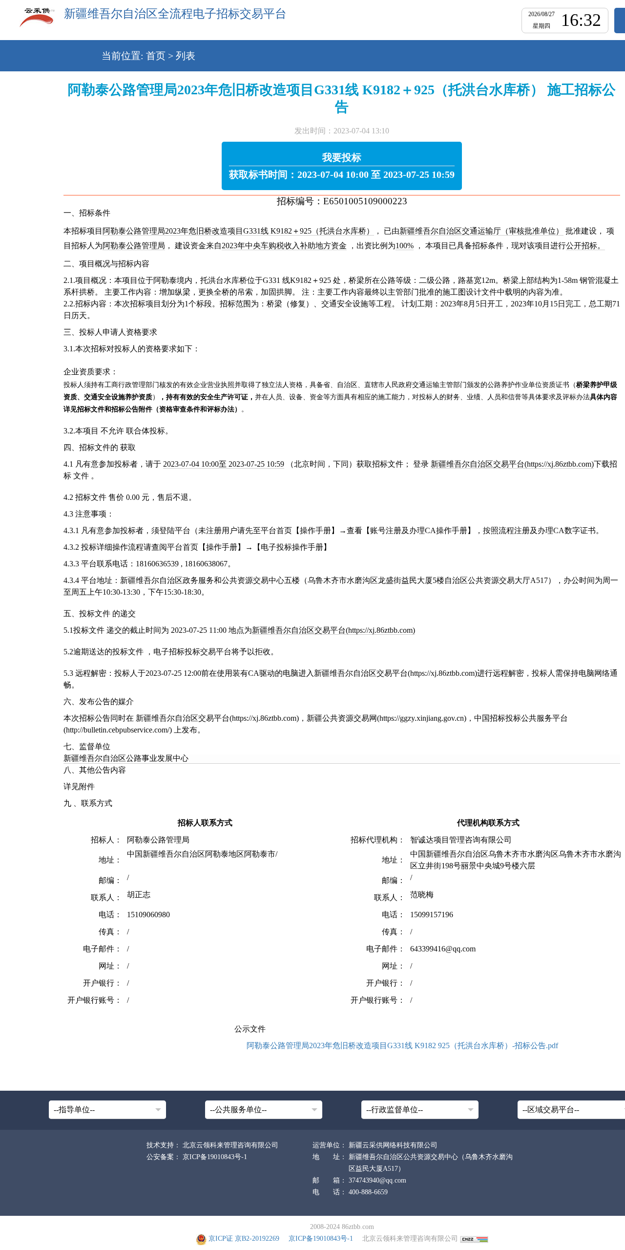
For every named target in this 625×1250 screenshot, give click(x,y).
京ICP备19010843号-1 (215, 1157)
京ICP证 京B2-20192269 (243, 1238)
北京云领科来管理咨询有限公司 (230, 1145)
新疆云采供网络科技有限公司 (393, 1145)
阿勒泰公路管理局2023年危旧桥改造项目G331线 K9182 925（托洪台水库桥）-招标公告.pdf (402, 1045)
